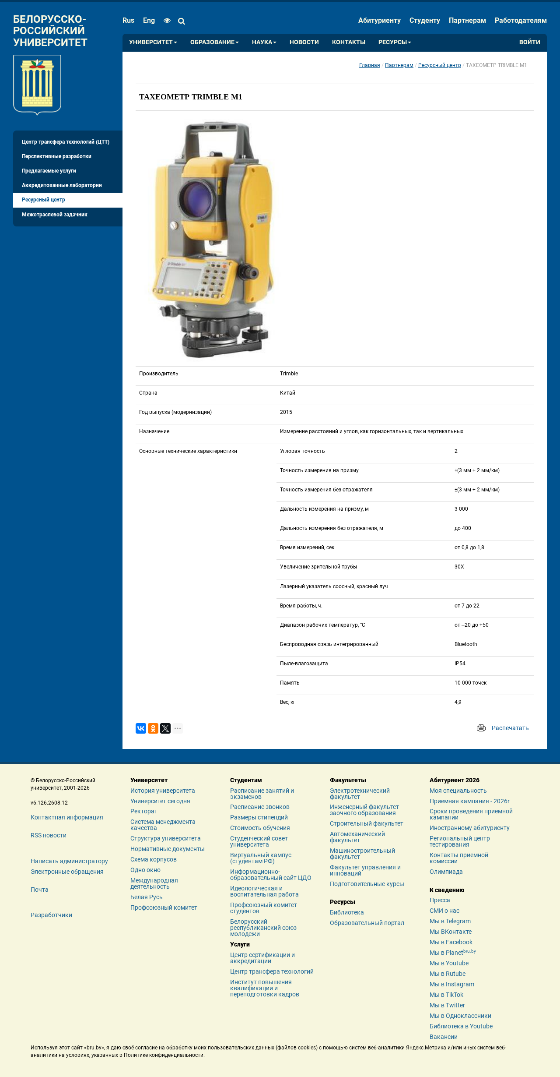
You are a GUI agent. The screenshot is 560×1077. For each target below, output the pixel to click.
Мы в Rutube (448, 974)
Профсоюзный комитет (163, 907)
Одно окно (145, 870)
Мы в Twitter (447, 1005)
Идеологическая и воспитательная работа (264, 891)
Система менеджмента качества (163, 825)
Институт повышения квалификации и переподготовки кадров (264, 988)
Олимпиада (446, 872)
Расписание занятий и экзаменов (262, 793)
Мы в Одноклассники (460, 1016)
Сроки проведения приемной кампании (471, 814)
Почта (40, 889)
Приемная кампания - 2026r (470, 801)
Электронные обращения (67, 872)
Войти (529, 42)
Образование (212, 42)
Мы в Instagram (452, 984)
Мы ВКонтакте (451, 932)
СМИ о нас (444, 911)
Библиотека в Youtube (461, 1026)
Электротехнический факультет (360, 793)
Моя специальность (458, 790)
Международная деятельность (154, 883)
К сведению (447, 890)
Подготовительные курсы (367, 884)
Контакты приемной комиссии (459, 858)
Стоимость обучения (260, 828)
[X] (165, 728)
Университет (151, 42)
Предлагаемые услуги (49, 171)
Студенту (425, 20)
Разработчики (51, 914)
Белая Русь (146, 897)
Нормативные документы (167, 849)
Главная (369, 65)
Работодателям (521, 20)
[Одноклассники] (153, 728)
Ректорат (144, 811)
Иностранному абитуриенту (470, 828)
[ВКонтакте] (141, 728)
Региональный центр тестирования (460, 841)
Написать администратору (69, 861)
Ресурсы (392, 42)
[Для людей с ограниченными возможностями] (165, 20)
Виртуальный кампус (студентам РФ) (260, 858)
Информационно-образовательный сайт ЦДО (271, 875)
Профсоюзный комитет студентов (263, 908)
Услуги (240, 944)
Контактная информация (67, 817)
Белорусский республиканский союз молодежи (263, 927)
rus (128, 20)
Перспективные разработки (56, 156)
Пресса (440, 900)
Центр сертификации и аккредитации (262, 958)
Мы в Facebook (451, 942)
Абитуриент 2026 (455, 780)
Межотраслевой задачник (55, 215)
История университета (162, 790)
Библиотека (347, 912)
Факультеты (348, 780)
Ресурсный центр (43, 200)
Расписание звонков (260, 807)
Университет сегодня (160, 801)
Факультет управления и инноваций (365, 870)
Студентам (246, 780)
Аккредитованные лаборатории (62, 185)
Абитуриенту (379, 20)
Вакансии (444, 1037)
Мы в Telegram (450, 921)
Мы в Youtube (449, 963)
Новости (304, 42)
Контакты (348, 42)
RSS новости (48, 835)
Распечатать (510, 727)
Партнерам (467, 20)
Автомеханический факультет (357, 837)
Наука (262, 42)
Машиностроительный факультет (362, 853)
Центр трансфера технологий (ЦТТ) (65, 142)
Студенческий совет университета (259, 841)
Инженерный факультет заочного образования (364, 810)
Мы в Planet (453, 953)
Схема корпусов (153, 859)
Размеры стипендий (259, 817)
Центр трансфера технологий (272, 971)
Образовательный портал (367, 923)
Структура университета (165, 838)
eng (149, 20)
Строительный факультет (366, 823)
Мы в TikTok (446, 995)
